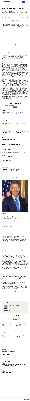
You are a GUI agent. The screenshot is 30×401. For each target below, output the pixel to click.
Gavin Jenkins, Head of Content (14, 305)
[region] (15, 399)
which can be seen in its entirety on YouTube (19, 239)
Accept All (26, 399)
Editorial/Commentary (5, 167)
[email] (17, 20)
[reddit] (16, 20)
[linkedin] (13, 20)
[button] (2, 1)
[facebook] (12, 20)
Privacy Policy (3, 399)
